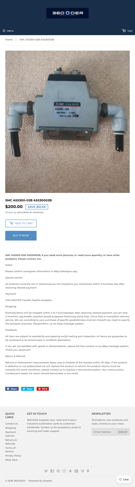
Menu (10, 30)
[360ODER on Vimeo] (82, 471)
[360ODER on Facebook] (52, 471)
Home (8, 39)
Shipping (10, 212)
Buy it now (21, 235)
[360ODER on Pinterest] (58, 471)
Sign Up (122, 432)
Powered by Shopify (40, 480)
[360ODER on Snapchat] (70, 471)
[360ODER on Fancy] (88, 471)
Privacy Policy (13, 455)
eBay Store (11, 459)
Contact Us (11, 423)
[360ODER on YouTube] (76, 471)
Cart (129, 30)
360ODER (19, 480)
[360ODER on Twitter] (46, 471)
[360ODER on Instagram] (64, 471)
